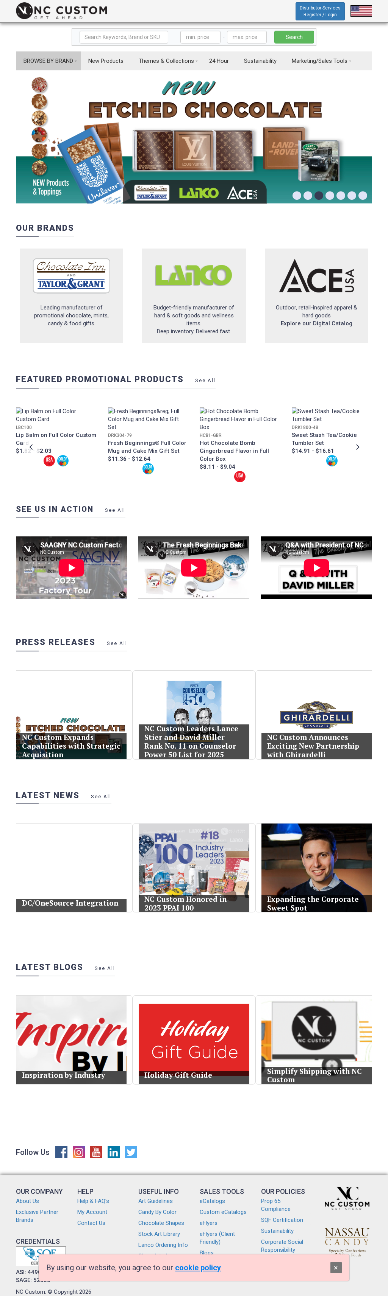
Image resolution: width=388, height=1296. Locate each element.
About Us (27, 1201)
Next (357, 446)
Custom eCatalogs (223, 1212)
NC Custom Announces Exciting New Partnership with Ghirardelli (313, 745)
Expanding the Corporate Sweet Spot (313, 903)
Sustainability (260, 60)
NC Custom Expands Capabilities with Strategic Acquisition (71, 745)
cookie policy (198, 1267)
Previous (31, 446)
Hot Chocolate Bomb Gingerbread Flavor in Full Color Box (234, 451)
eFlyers (208, 1223)
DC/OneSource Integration (70, 903)
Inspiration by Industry (63, 1075)
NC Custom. (31, 1291)
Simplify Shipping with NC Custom (314, 1075)
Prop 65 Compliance (276, 1205)
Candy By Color (157, 1212)
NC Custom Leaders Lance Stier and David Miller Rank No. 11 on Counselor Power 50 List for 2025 (191, 741)
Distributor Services (320, 11)
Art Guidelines (155, 1201)
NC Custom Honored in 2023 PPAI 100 (185, 903)
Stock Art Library (159, 1234)
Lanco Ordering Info (163, 1245)
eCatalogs (212, 1201)
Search (294, 37)
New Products (106, 60)
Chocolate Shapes (161, 1223)
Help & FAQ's (93, 1201)
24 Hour (219, 60)
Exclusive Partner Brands (37, 1216)
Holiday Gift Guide (178, 1075)
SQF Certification (282, 1220)
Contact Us (91, 1223)
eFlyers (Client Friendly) (217, 1238)
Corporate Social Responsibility (282, 1246)
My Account (92, 1212)
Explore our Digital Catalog (316, 323)
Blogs (207, 1252)
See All (205, 380)
